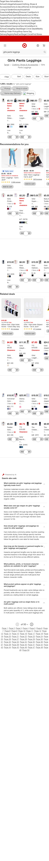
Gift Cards (9, 23)
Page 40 (23, 645)
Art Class (33, 204)
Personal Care (25, 12)
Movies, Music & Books (16, 20)
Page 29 (31, 639)
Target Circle (27, 34)
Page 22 (23, 636)
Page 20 (7, 636)
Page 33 (15, 642)
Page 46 (23, 647)
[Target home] (24, 45)
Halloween (17, 4)
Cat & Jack (8, 120)
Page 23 (31, 636)
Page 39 (15, 645)
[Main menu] (5, 45)
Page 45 (15, 647)
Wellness (21, 15)
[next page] (32, 624)
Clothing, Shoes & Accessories (25, 65)
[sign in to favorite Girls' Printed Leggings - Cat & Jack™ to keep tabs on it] (13, 370)
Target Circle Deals (28, 28)
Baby (11, 12)
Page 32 (7, 642)
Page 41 (31, 645)
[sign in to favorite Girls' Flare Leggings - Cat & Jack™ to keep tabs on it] (26, 233)
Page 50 (25, 650)
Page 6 (39, 628)
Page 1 (5, 628)
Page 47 (31, 647)
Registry (10, 34)
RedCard (18, 34)
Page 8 (7, 631)
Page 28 (23, 639)
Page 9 (14, 631)
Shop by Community (21, 23)
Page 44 (7, 647)
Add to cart (7, 187)
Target (6, 65)
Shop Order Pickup (10, 31)
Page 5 (32, 628)
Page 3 (19, 628)
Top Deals (16, 28)
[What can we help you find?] (24, 52)
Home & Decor (16, 7)
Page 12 (37, 631)
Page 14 (7, 634)
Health (14, 15)
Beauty (16, 12)
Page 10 (21, 631)
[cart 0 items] (44, 45)
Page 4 (26, 628)
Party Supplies (32, 20)
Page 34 (23, 642)
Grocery (17, 9)
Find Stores (37, 34)
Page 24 (39, 636)
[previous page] (17, 624)
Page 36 (39, 642)
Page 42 (39, 645)
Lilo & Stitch (21, 403)
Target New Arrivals (8, 1)
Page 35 (31, 642)
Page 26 (7, 639)
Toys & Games (13, 18)
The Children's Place (33, 432)
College (9, 4)
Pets (10, 15)
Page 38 (7, 645)
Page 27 (15, 639)
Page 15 (15, 634)
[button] (7, 171)
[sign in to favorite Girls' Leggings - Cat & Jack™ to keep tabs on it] (26, 137)
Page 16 (23, 634)
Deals (8, 26)
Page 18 (39, 634)
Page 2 (12, 628)
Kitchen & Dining (30, 7)
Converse (7, 403)
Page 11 (29, 631)
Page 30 (39, 639)
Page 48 (39, 647)
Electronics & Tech (27, 18)
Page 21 (15, 636)
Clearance (15, 26)
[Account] (37, 45)
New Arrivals (25, 26)
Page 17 (31, 634)
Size (37, 76)
